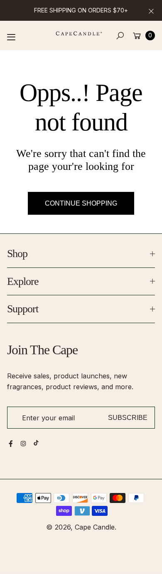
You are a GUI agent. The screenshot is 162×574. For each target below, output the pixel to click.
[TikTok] (36, 442)
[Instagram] (23, 443)
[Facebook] (11, 443)
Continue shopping (81, 203)
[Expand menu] (11, 37)
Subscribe (127, 417)
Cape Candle (95, 527)
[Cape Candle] (78, 33)
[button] (120, 35)
